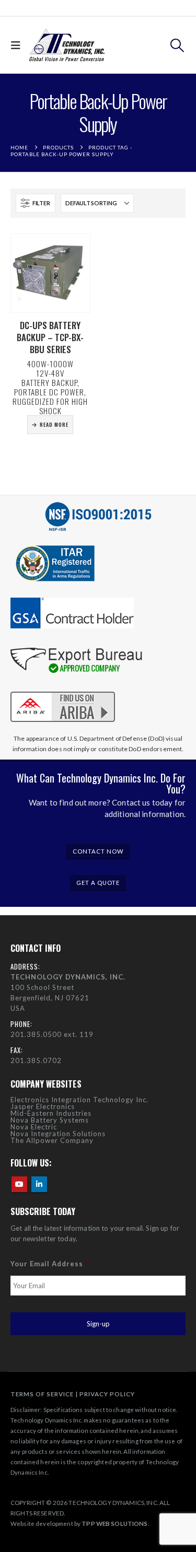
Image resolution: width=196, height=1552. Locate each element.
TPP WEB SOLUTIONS (114, 1523)
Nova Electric (33, 1127)
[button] (18, 45)
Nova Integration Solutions (58, 1133)
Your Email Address (50, 1263)
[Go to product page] (50, 273)
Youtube (19, 1184)
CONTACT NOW (98, 851)
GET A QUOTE (98, 882)
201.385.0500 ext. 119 (52, 1034)
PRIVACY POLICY (107, 1393)
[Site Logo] (67, 45)
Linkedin (39, 1184)
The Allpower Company (52, 1140)
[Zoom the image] (62, 689)
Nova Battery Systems (49, 1120)
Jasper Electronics (42, 1106)
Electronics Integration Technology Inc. (79, 1099)
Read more (54, 424)
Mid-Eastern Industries (50, 1113)
